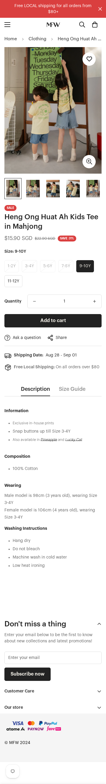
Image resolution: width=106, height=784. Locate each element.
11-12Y (13, 281)
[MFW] (53, 24)
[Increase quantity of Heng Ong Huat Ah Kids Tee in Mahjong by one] (94, 301)
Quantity (12, 301)
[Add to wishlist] (89, 59)
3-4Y (29, 266)
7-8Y (66, 266)
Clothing (37, 39)
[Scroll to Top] (95, 753)
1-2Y (12, 266)
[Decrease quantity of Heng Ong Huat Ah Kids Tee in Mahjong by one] (34, 301)
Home (10, 39)
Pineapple (49, 439)
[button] (95, 24)
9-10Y (85, 266)
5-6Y (47, 266)
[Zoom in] (89, 161)
